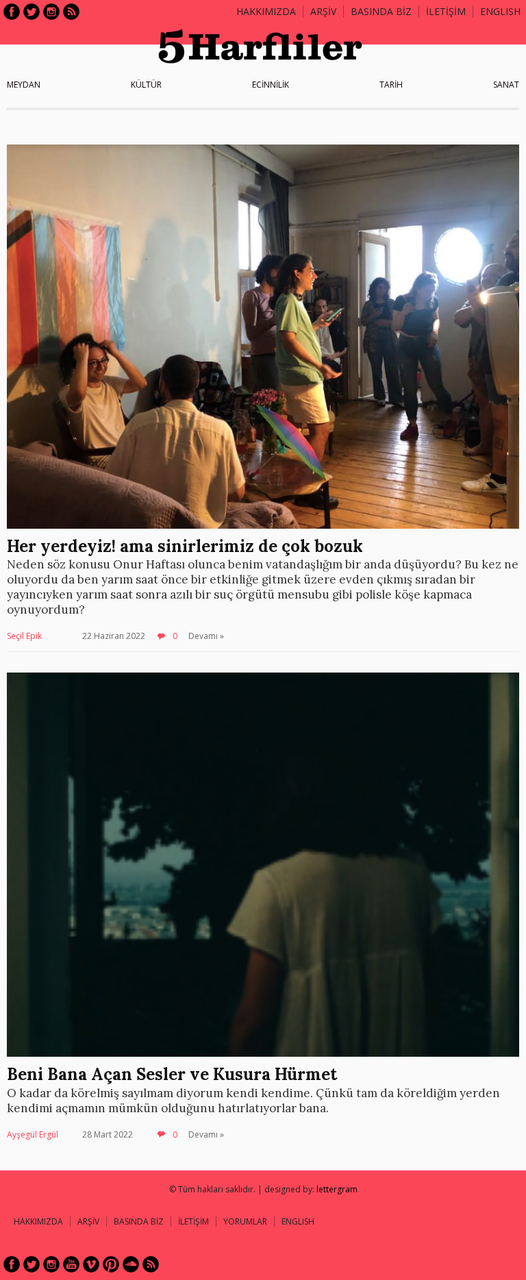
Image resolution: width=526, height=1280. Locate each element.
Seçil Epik (24, 636)
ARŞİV (323, 11)
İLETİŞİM (446, 11)
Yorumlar (245, 1221)
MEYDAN (23, 84)
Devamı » (206, 636)
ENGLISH (500, 11)
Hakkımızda (266, 11)
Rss (71, 11)
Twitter (31, 11)
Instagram (51, 11)
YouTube (71, 1264)
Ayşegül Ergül (32, 1134)
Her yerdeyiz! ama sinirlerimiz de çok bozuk (187, 546)
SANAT (506, 84)
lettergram (337, 1189)
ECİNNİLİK (270, 84)
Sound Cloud (131, 1264)
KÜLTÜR (146, 84)
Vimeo (91, 1264)
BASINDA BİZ (381, 11)
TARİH (391, 84)
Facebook (11, 11)
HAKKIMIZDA (38, 1221)
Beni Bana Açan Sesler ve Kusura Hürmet (172, 1074)
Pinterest (111, 1264)
